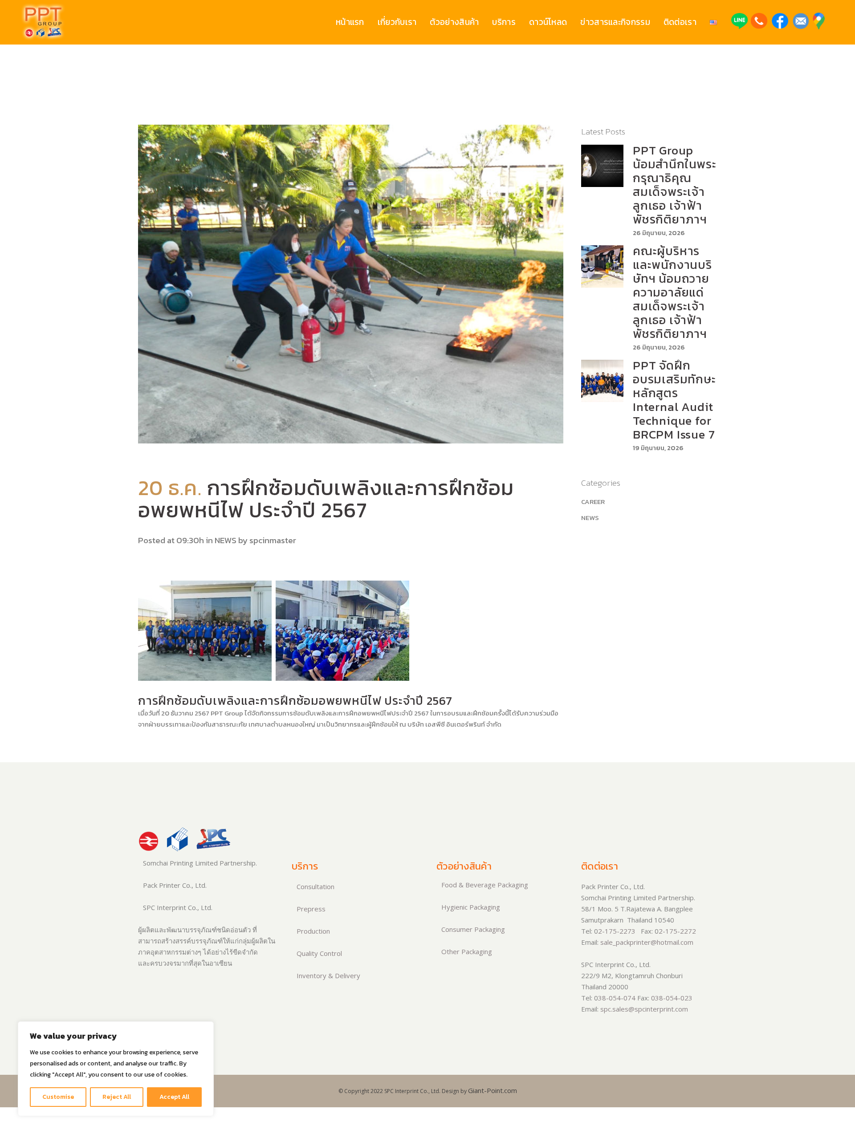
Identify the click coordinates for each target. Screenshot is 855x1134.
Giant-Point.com (492, 1090)
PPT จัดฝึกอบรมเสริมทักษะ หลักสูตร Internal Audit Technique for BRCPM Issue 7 (674, 399)
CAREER (593, 501)
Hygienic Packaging (470, 906)
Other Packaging (466, 951)
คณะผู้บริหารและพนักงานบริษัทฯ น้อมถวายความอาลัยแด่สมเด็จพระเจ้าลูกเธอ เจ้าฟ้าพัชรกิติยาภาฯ (672, 292)
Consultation (314, 886)
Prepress (310, 908)
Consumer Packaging (472, 929)
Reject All (116, 1096)
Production (312, 931)
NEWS (225, 540)
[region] (116, 1068)
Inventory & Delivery (327, 975)
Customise (58, 1096)
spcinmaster (272, 540)
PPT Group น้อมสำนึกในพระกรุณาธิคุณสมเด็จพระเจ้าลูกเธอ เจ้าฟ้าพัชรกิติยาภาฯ (675, 184)
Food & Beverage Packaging (484, 884)
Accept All (174, 1096)
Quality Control (318, 953)
